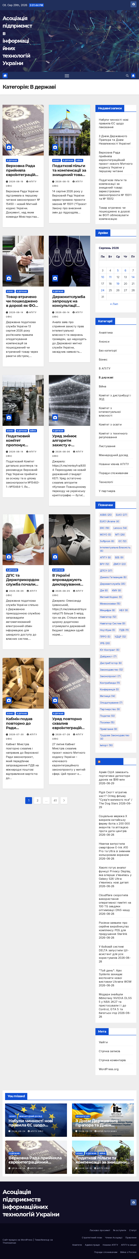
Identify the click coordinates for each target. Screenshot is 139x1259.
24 (102, 290)
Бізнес (56, 160)
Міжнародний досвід (113, 455)
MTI (120, 534)
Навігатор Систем (112, 623)
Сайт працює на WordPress (18, 1239)
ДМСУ (119, 564)
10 (102, 277)
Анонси (104, 341)
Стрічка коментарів (112, 1060)
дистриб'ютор (111, 663)
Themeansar (9, 1242)
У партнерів (107, 491)
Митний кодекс (111, 597)
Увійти (103, 1042)
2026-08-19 (16, 181)
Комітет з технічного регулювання (113, 435)
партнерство (110, 709)
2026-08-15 (62, 181)
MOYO (105, 534)
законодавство (111, 669)
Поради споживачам (113, 473)
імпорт (106, 745)
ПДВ (124, 630)
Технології (106, 482)
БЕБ (119, 557)
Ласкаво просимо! (100, 1230)
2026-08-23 (85, 1131)
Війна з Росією (128, 1252)
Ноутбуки (107, 630)
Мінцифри (107, 610)
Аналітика (106, 332)
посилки (107, 722)
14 (133, 277)
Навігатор (108, 616)
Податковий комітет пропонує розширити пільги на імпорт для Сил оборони (22, 447)
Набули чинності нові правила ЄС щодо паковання (113, 123)
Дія (104, 590)
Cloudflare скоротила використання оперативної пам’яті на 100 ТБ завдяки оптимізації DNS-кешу (115, 902)
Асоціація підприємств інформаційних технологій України (17, 40)
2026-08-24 (19, 1131)
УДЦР (120, 636)
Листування (107, 446)
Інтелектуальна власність (115, 549)
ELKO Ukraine (109, 521)
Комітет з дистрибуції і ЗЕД (115, 397)
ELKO (121, 514)
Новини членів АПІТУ (114, 464)
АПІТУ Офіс (37, 1131)
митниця (107, 696)
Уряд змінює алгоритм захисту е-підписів (64, 443)
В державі (12, 160)
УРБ (105, 643)
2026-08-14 (16, 312)
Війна (79, 160)
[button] (127, 75)
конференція (109, 689)
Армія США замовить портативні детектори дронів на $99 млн (114, 775)
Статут (132, 1230)
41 (55, 800)
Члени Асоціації (113, 1237)
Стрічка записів (109, 1051)
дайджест (108, 656)
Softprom (107, 541)
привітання (108, 729)
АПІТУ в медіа (128, 1244)
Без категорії (108, 350)
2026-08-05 (63, 591)
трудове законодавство (114, 737)
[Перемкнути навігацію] (67, 75)
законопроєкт (110, 676)
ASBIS (106, 514)
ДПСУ (106, 570)
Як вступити (119, 1230)
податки (107, 715)
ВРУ (104, 564)
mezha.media (111, 761)
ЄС (122, 541)
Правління (130, 1237)
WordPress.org (109, 1069)
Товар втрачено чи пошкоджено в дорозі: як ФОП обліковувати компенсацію (22, 305)
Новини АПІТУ (110, 1244)
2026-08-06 (63, 451)
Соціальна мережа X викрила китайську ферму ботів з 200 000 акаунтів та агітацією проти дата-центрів (114, 823)
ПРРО (105, 636)
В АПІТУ (104, 368)
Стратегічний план (92, 1237)
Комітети (77, 1244)
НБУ (123, 610)
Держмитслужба (112, 583)
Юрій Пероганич (107, 1131)
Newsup (45, 1239)
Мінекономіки (110, 603)
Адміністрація (92, 1244)
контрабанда (110, 682)
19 (117, 283)
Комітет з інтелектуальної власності (110, 411)
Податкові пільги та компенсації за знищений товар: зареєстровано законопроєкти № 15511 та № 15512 (69, 176)
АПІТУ (105, 557)
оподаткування (111, 702)
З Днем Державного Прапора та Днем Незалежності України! (115, 139)
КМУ (116, 590)
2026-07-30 (16, 734)
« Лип (114, 304)
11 (110, 277)
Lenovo (120, 528)
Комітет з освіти (110, 424)
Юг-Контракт (110, 649)
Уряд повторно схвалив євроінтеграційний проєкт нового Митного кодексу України (69, 730)
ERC (105, 528)
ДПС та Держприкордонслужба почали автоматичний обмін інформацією (22, 586)
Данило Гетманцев (113, 577)
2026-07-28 (63, 734)
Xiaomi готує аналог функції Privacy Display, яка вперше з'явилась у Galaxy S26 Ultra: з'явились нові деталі (115, 875)
